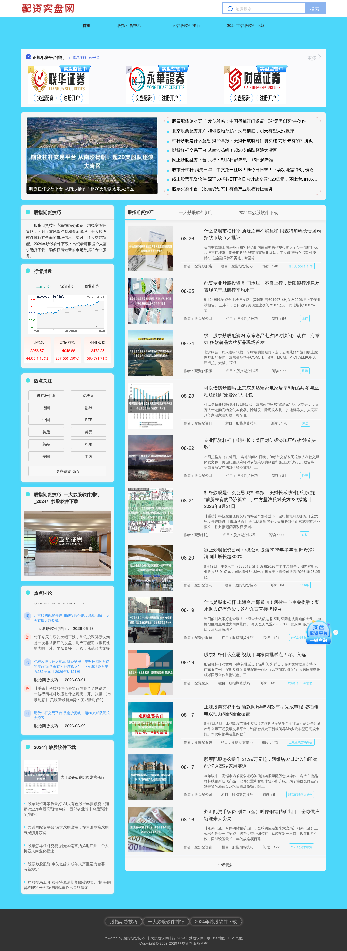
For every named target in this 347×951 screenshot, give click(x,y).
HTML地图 (235, 937)
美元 (88, 431)
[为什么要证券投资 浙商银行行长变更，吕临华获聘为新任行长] (41, 777)
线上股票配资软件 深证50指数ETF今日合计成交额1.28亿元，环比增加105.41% (247, 179)
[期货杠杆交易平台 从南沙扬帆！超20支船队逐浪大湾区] (92, 161)
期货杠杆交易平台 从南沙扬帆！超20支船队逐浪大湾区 (81, 188)
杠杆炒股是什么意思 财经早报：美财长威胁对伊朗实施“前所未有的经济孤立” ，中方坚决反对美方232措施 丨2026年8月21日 (259, 499)
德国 (46, 407)
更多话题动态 (67, 471)
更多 (312, 57)
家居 (305, 423)
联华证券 (185, 943)
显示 (305, 370)
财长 (305, 534)
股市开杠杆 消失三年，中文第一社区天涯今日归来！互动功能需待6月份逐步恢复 (249, 169)
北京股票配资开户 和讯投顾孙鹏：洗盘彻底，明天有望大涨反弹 (233, 130)
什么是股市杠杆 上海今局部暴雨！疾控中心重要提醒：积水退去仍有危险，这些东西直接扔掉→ (262, 605)
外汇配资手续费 (301, 846)
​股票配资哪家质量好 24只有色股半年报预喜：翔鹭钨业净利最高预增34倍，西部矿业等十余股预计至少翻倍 (66, 809)
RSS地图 (218, 937)
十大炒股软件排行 (184, 25)
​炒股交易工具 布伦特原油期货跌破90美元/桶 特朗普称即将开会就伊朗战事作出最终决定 (67, 884)
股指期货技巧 (129, 25)
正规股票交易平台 (301, 742)
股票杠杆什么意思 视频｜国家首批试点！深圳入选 (255, 654)
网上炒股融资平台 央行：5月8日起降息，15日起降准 (222, 159)
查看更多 (225, 864)
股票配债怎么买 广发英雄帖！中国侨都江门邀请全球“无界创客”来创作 (239, 121)
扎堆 (88, 444)
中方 (88, 456)
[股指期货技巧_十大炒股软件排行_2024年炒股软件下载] (48, 8)
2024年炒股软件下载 (245, 25)
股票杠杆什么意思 (300, 683)
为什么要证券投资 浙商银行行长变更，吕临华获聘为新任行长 (109, 776)
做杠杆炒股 (46, 395)
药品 (46, 444)
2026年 (304, 585)
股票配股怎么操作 (300, 794)
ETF (88, 419)
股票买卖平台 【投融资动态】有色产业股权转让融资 (222, 188)
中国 (46, 419)
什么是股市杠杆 (301, 637)
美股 (46, 431)
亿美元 (88, 395)
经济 (305, 475)
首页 (87, 25)
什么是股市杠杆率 (301, 266)
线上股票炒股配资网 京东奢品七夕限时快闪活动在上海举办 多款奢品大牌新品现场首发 (262, 338)
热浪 (88, 407)
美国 (46, 456)
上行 (305, 318)
